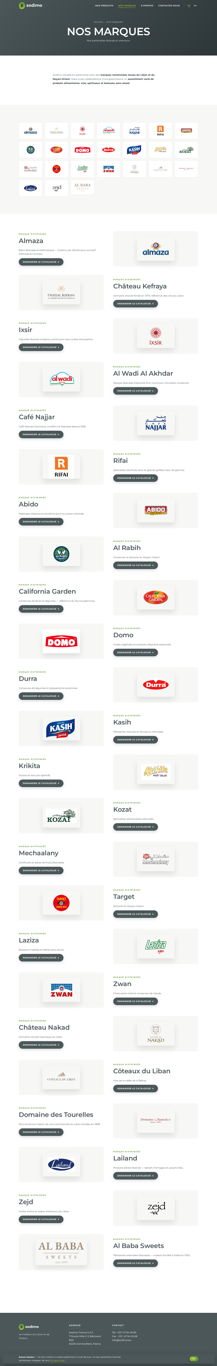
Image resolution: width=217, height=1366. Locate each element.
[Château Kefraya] (56, 130)
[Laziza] (82, 169)
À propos (147, 5)
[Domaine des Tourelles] (186, 169)
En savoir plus (57, 1360)
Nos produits (104, 5)
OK (194, 1359)
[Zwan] (108, 169)
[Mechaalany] (30, 169)
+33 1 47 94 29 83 (126, 1332)
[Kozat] (186, 149)
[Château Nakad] (134, 169)
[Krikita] (160, 149)
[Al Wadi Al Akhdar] (108, 130)
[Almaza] (30, 130)
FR (188, 5)
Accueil (98, 22)
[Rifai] (160, 130)
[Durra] (108, 149)
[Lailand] (30, 188)
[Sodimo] (31, 5)
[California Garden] (56, 149)
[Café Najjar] (134, 130)
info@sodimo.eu (121, 1340)
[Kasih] (134, 149)
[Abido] (186, 130)
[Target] (56, 169)
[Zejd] (56, 188)
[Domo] (82, 149)
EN (195, 5)
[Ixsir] (82, 130)
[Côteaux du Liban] (160, 169)
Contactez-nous (169, 5)
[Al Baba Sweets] (82, 187)
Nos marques (127, 5)
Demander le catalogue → (41, 262)
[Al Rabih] (30, 149)
